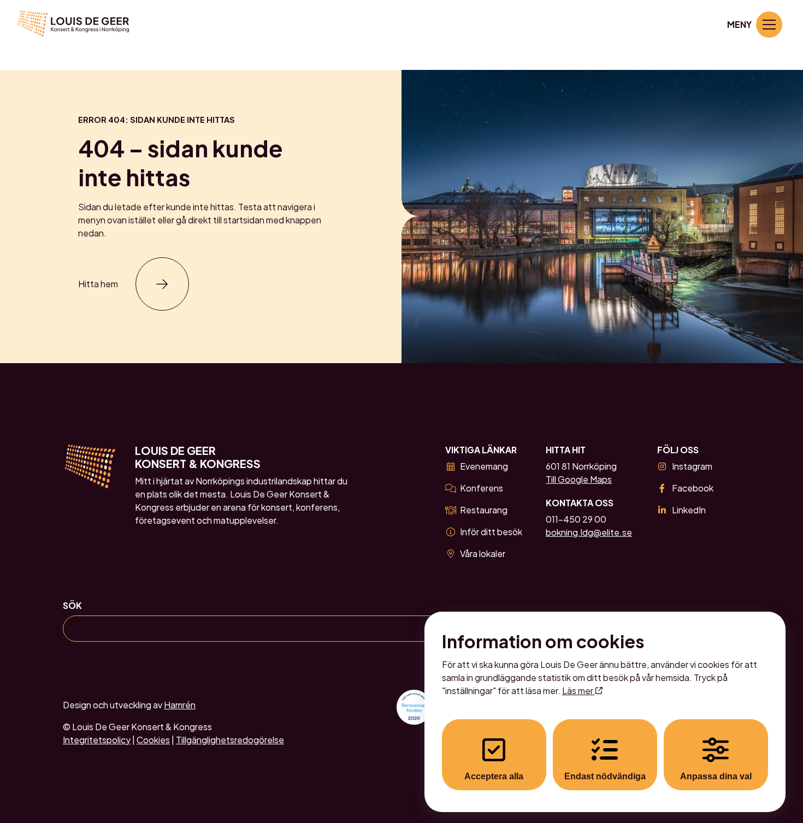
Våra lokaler (482, 553)
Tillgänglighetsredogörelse (230, 739)
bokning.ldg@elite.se (589, 532)
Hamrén (180, 704)
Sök (72, 605)
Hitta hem (98, 283)
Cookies (153, 739)
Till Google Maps (579, 479)
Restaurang (483, 510)
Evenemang (484, 466)
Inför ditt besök (491, 531)
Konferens (481, 488)
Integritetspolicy (97, 739)
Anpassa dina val (716, 776)
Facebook (692, 488)
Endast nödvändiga (605, 776)
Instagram (692, 466)
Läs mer (578, 690)
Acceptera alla (493, 776)
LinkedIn (689, 510)
